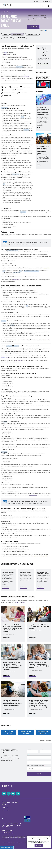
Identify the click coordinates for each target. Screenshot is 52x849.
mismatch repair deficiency (33, 270)
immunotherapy (12, 250)
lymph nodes (26, 130)
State (28, 754)
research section (46, 339)
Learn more (6, 637)
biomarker (3, 357)
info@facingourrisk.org (7, 832)
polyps (22, 116)
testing (5, 357)
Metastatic (3, 320)
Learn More (5, 587)
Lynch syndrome (16, 272)
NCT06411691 (13, 709)
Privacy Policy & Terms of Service (10, 802)
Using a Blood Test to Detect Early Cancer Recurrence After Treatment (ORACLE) (39, 626)
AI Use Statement (6, 804)
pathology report (19, 67)
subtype (6, 54)
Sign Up (39, 774)
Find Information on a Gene (26, 732)
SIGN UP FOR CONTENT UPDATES (43, 64)
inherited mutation (15, 174)
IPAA (4, 183)
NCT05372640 (39, 709)
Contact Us (4, 807)
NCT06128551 (39, 670)
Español (46, 1)
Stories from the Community (43, 732)
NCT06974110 (13, 634)
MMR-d (25, 270)
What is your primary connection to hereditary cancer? (35, 765)
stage (5, 52)
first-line (12, 325)
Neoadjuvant (23, 212)
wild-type (5, 421)
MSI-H (4, 270)
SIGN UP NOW (33, 26)
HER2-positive (4, 452)
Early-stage (4, 108)
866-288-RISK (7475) (7, 830)
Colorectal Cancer (3, 11)
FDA (27, 306)
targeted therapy (12, 346)
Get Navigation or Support (8, 732)
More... (39, 127)
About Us (36, 1)
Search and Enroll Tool (20, 602)
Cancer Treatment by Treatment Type (39, 556)
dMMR (20, 270)
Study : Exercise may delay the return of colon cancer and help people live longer (43, 150)
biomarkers (18, 56)
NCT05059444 (39, 630)
